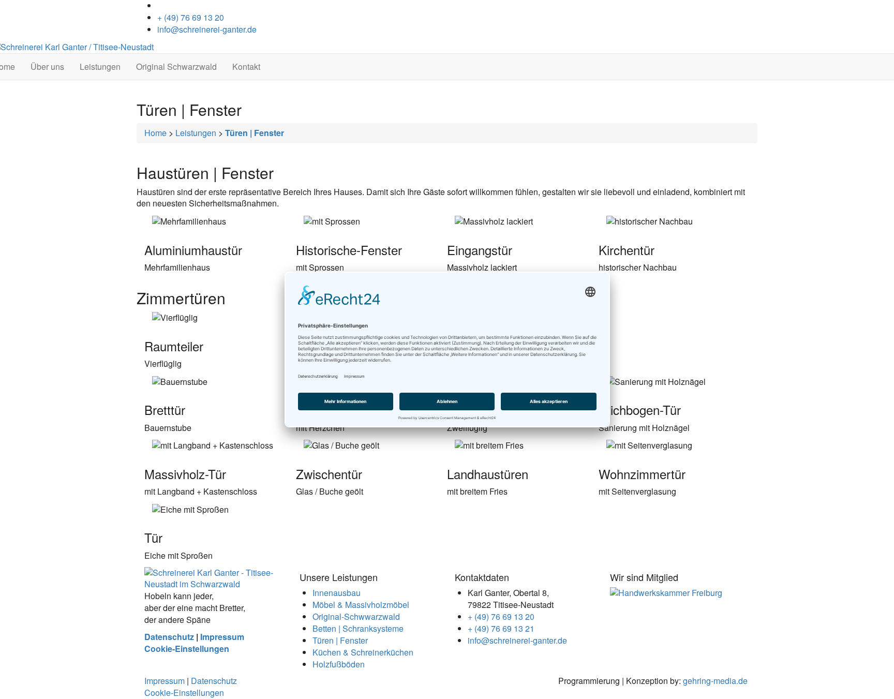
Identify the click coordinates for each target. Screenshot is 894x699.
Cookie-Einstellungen (186, 649)
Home (155, 133)
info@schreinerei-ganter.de (207, 29)
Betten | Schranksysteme (358, 628)
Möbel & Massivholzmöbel (360, 605)
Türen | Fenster (340, 640)
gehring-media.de (715, 681)
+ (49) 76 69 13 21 (501, 628)
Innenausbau (336, 593)
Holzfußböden (338, 664)
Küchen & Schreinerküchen (362, 652)
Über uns (47, 66)
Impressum (222, 637)
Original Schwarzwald (176, 66)
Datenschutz (169, 637)
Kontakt (246, 66)
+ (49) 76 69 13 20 (190, 17)
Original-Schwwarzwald (356, 616)
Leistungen (100, 66)
